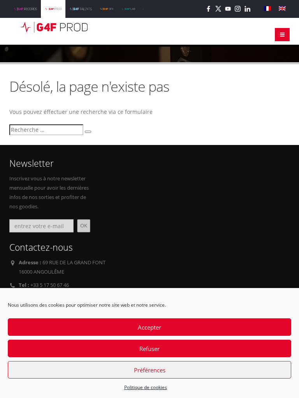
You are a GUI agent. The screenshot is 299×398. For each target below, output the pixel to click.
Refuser (149, 349)
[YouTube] (228, 9)
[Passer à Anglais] (282, 8)
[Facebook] (208, 9)
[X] (218, 9)
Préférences (149, 370)
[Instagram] (238, 9)
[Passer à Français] (267, 8)
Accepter (149, 327)
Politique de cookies (145, 387)
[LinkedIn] (247, 9)
